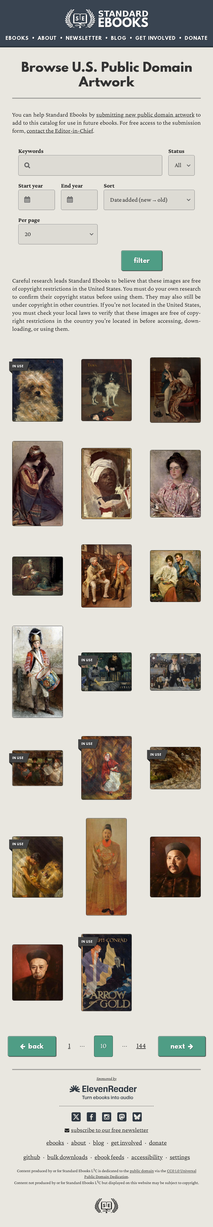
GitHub (31, 1157)
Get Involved (155, 38)
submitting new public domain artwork (145, 115)
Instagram (106, 1116)
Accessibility (147, 1157)
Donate (196, 38)
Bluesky (137, 1116)
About (47, 38)
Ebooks (17, 38)
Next (178, 1046)
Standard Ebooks (106, 19)
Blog (118, 38)
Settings (180, 1157)
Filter (142, 260)
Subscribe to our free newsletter (109, 1130)
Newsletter (84, 38)
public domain (142, 1171)
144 (141, 1045)
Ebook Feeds (109, 1157)
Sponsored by (106, 1079)
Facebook (91, 1116)
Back (36, 1046)
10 (103, 1045)
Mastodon (121, 1116)
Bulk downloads (67, 1157)
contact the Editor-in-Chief (60, 131)
